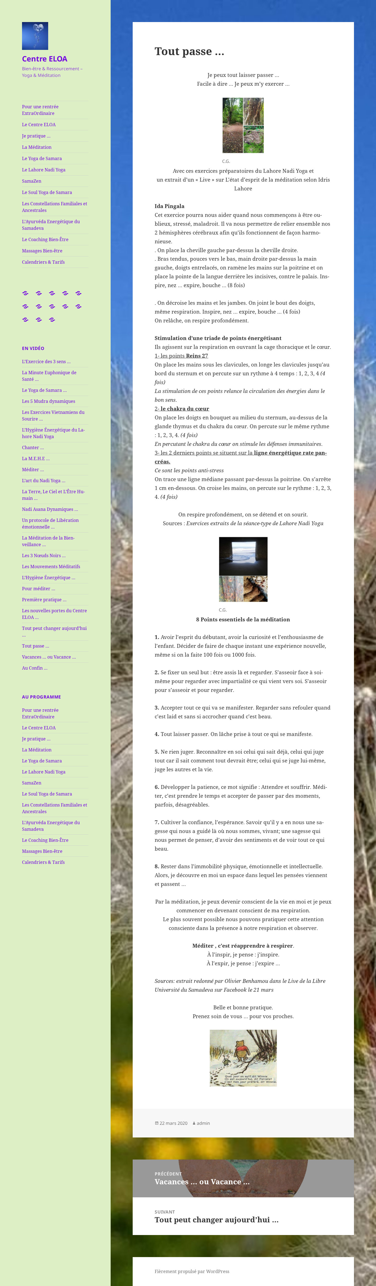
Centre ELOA (44, 58)
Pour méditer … (38, 589)
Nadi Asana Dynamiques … (50, 509)
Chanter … (33, 447)
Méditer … (33, 470)
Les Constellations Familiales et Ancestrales (54, 207)
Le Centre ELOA (39, 125)
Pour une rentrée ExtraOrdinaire (40, 110)
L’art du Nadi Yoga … (44, 481)
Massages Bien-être (42, 251)
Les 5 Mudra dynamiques (48, 401)
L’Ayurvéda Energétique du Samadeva (51, 225)
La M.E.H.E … (36, 458)
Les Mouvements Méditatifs (51, 567)
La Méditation (36, 147)
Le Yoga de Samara (42, 158)
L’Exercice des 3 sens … (46, 361)
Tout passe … (35, 646)
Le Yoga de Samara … (44, 390)
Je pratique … (36, 136)
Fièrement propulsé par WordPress (192, 1271)
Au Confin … (35, 668)
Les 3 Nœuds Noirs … (44, 555)
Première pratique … (44, 600)
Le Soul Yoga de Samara (47, 192)
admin (203, 1123)
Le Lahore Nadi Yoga (44, 170)
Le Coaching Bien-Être (45, 239)
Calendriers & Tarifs (43, 262)
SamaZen (31, 181)
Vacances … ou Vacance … (49, 657)
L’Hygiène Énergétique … (48, 578)
